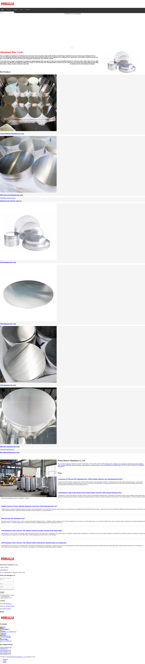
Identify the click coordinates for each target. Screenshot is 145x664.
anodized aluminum (95, 465)
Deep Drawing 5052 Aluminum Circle (13, 518)
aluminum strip (131, 463)
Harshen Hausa (12, 631)
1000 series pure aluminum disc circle (11, 195)
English (3, 627)
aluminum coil (116, 463)
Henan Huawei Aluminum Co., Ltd (17, 656)
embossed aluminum (76, 465)
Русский (8, 636)
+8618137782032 (6, 608)
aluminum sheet (109, 463)
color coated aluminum (106, 465)
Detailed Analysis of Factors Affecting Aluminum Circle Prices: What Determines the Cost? (29, 506)
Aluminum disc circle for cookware (11, 201)
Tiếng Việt (9, 641)
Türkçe (6, 639)
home (2, 9)
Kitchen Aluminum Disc (6, 647)
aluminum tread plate (66, 465)
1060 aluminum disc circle (8, 324)
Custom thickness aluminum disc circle (12, 133)
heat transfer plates (116, 465)
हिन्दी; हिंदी (4, 633)
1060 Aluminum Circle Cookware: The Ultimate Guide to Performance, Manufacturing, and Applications (34, 542)
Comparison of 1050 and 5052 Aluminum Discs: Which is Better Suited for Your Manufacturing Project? (90, 479)
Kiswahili (8, 637)
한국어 (3, 634)
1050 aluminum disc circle (8, 262)
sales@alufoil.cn (7, 603)
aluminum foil (124, 463)
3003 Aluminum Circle (5, 653)
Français (8, 629)
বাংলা (3, 628)
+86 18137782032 (9, 606)
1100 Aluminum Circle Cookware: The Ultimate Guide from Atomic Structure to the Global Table (31, 530)
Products (15, 9)
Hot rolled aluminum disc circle (9, 452)
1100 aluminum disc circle (8, 385)
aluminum (68, 463)
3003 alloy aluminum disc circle (9, 446)
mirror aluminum (86, 465)
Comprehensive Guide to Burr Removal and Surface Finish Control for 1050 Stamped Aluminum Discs (90, 492)
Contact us (27, 9)
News (21, 9)
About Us (8, 9)
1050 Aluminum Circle (5, 650)
